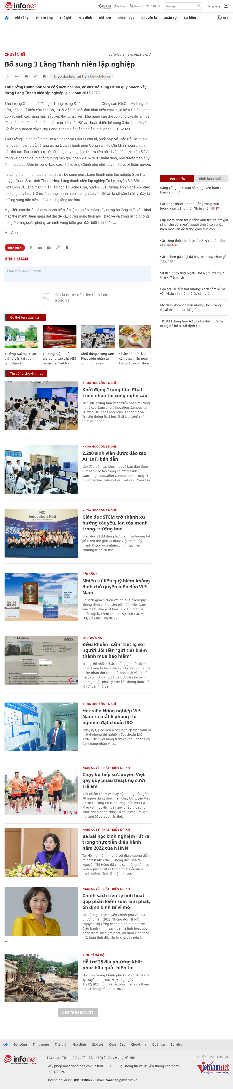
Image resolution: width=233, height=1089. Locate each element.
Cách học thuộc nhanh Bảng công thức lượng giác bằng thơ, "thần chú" (190, 206)
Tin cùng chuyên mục (26, 373)
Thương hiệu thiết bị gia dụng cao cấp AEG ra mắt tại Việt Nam (59, 358)
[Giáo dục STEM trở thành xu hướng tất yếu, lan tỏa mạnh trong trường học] (41, 533)
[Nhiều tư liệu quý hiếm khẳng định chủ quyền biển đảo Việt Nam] (41, 597)
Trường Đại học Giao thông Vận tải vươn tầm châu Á (20, 358)
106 (174, 245)
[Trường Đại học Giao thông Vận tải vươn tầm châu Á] (21, 336)
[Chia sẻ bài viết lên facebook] (8, 76)
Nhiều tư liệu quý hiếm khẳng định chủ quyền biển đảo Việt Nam (116, 587)
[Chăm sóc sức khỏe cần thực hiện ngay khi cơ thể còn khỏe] (136, 336)
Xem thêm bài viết (77, 1012)
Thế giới (66, 17)
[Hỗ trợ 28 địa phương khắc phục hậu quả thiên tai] (41, 978)
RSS (225, 17)
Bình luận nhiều (211, 178)
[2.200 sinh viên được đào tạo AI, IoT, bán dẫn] (41, 469)
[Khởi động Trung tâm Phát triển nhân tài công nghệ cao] (98, 336)
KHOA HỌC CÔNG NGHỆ (99, 383)
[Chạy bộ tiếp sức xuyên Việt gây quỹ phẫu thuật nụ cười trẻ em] (41, 790)
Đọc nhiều (177, 178)
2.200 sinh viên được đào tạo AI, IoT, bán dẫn (114, 456)
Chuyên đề (15, 54)
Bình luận (14, 248)
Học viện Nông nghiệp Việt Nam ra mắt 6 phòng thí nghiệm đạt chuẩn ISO (112, 716)
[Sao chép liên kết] (35, 76)
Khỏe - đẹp (126, 17)
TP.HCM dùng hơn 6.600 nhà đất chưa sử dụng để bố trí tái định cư (191, 323)
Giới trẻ (105, 17)
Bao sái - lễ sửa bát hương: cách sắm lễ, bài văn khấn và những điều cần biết (193, 291)
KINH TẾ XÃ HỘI (94, 955)
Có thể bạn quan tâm (26, 317)
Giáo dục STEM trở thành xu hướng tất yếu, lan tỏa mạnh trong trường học (115, 523)
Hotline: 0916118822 (147, 6)
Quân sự (170, 17)
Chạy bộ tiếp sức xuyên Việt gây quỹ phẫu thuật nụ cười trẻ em (113, 780)
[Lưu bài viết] (44, 76)
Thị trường (44, 17)
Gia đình (85, 17)
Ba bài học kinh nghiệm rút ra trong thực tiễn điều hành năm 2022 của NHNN (115, 842)
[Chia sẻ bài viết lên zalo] (17, 76)
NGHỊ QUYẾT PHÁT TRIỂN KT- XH (106, 768)
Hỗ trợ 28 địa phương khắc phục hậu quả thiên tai (112, 965)
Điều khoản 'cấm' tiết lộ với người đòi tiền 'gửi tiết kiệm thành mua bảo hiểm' (114, 650)
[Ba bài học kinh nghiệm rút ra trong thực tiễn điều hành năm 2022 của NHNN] (41, 852)
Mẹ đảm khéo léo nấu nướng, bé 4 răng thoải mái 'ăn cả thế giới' (190, 307)
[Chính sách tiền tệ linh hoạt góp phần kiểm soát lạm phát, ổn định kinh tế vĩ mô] (41, 911)
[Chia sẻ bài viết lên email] (26, 76)
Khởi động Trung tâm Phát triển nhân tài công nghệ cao (97, 358)
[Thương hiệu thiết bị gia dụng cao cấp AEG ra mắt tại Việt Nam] (59, 336)
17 (217, 208)
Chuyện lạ (149, 17)
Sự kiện (190, 17)
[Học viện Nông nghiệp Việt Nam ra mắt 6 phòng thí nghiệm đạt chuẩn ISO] (41, 727)
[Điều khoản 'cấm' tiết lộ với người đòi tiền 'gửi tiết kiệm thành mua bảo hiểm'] (41, 660)
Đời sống (22, 17)
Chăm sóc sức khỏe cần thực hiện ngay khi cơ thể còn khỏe (134, 358)
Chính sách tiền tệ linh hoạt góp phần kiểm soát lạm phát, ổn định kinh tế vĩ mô (116, 901)
